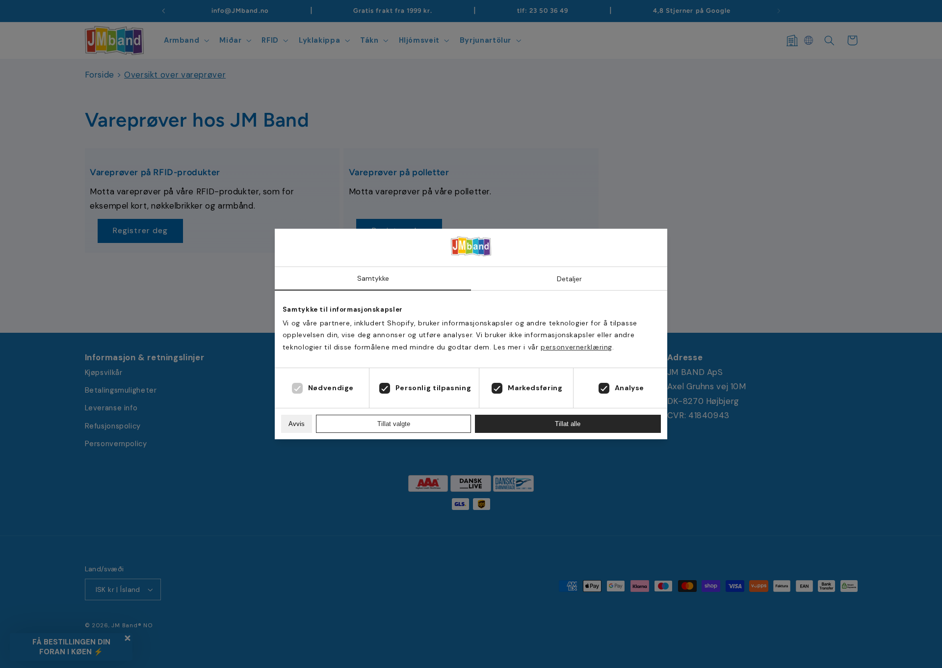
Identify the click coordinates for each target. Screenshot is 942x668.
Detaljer (569, 278)
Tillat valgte (393, 424)
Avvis (296, 424)
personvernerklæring (576, 347)
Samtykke (373, 278)
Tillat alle (567, 424)
